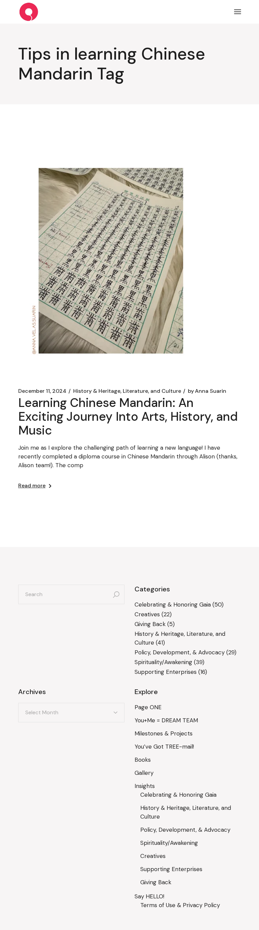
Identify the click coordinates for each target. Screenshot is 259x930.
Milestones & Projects (164, 733)
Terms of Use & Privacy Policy (180, 905)
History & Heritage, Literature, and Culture (127, 391)
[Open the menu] (237, 11)
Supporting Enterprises (166, 672)
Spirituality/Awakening (163, 662)
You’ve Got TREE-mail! (164, 746)
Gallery (144, 773)
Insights (145, 786)
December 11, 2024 (42, 391)
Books (143, 759)
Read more (32, 485)
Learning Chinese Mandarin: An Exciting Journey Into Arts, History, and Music (128, 416)
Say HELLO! (149, 896)
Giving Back (150, 624)
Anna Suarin (207, 391)
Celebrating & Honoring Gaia (173, 604)
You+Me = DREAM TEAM (166, 720)
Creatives (147, 614)
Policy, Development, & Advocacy (180, 652)
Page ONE (148, 707)
